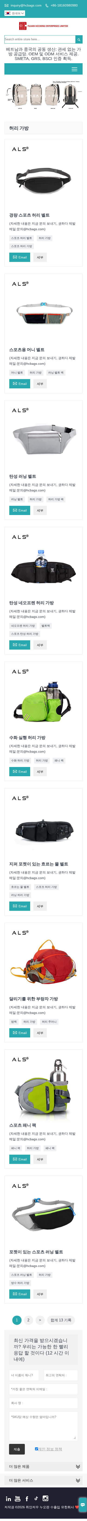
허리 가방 (45, 238)
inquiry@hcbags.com (26, 5)
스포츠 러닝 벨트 (21, 1274)
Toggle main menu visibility (74, 69)
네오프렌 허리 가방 (23, 625)
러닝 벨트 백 (56, 372)
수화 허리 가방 (20, 760)
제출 (17, 1449)
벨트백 (46, 625)
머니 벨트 (17, 372)
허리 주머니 (49, 1021)
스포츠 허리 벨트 (21, 238)
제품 (20, 96)
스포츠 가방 (37, 96)
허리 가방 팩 (56, 499)
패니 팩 (59, 760)
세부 (40, 257)
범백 (14, 1021)
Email (20, 256)
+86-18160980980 (64, 5)
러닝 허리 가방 (20, 895)
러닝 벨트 (17, 499)
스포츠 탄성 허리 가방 (24, 633)
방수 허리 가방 (20, 1283)
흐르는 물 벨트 (20, 887)
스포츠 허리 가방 (21, 246)
